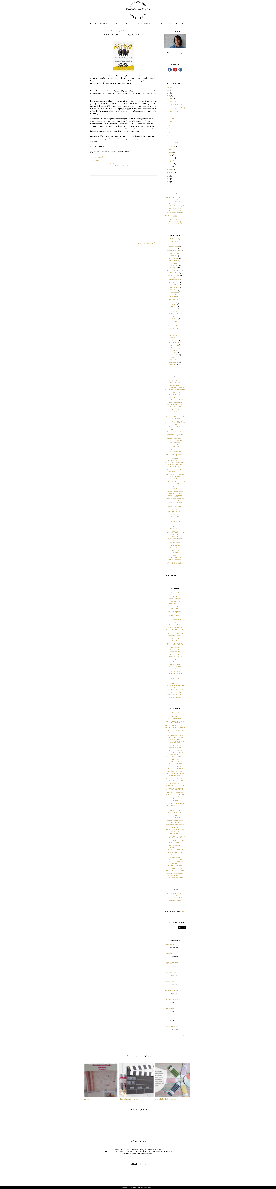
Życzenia (173, 365)
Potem (174, 486)
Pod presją (175, 484)
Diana (175, 412)
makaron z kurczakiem (175, 786)
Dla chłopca (174, 265)
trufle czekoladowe (175, 868)
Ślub (174, 331)
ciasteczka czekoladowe (175, 730)
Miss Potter (175, 647)
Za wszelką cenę (175, 692)
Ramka (174, 323)
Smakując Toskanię (175, 512)
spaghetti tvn (175, 855)
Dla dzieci (174, 268)
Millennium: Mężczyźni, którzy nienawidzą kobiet (175, 644)
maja (170, 161)
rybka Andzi (175, 834)
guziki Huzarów (175, 766)
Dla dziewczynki (173, 270)
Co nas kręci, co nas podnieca (175, 595)
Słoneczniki (175, 521)
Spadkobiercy (175, 514)
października (172, 146)
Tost (175, 526)
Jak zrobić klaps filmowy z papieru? (128, 1099)
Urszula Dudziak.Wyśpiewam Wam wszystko (175, 532)
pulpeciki (175, 827)
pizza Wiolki (175, 818)
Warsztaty (174, 350)
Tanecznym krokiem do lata (175, 894)
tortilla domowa (175, 866)
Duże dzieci (175, 609)
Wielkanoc (174, 352)
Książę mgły (175, 444)
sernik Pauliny (174, 847)
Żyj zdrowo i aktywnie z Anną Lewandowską (174, 563)
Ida (175, 622)
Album (173, 241)
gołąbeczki (175, 761)
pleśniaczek (175, 822)
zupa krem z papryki (175, 878)
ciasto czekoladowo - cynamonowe (175, 742)
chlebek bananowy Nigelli (175, 728)
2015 (168, 90)
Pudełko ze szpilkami (175, 491)
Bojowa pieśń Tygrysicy (175, 387)
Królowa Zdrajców (175, 438)
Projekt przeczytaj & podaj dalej (175, 216)
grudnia (171, 98)
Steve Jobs (175, 516)
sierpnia (171, 152)
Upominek (174, 340)
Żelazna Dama (175, 697)
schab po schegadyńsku (175, 840)
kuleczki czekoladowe (175, 778)
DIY (174, 263)
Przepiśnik (174, 319)
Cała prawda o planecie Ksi (175, 390)
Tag (174, 333)
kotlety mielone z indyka (175, 774)
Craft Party (174, 261)
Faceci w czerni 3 (175, 615)
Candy (173, 256)
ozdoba (174, 311)
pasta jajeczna (175, 810)
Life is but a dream (175, 636)
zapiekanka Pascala (175, 873)
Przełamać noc (175, 488)
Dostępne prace (177, 23)
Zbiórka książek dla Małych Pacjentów (175, 222)
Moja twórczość (169, 944)
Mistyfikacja (175, 467)
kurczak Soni (175, 783)
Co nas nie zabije (175, 397)
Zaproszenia (174, 362)
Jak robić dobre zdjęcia (175, 206)
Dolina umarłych (175, 414)
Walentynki (174, 348)
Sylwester (174, 328)
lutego (170, 170)
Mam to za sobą (175, 452)
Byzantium (175, 593)
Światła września (175, 560)
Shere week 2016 (175, 211)
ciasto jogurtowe (175, 745)
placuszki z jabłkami (175, 820)
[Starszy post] (155, 242)
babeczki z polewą (175, 719)
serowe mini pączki (175, 852)
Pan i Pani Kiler (175, 664)
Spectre (175, 681)
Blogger (182, 911)
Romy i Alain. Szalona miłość (175, 503)
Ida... (168, 139)
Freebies (174, 294)
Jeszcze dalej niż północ (175, 629)
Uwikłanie (175, 537)
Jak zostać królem (175, 627)
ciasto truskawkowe (175, 750)
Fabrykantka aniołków (175, 416)
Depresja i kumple (101, 157)
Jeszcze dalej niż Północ (123, 34)
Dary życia (175, 409)
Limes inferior (175, 447)
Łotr (175, 555)
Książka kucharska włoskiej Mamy (175, 441)
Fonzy (96, 160)
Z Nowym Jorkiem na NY (175, 548)
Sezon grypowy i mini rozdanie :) (176, 108)
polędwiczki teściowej (175, 825)
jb (165, 1017)
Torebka (174, 338)
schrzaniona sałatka (175, 842)
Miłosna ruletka (175, 650)
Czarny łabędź (175, 599)
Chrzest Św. (173, 258)
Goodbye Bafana (175, 620)
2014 (168, 93)
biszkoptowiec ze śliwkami (175, 725)
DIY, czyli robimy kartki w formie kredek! (166, 1099)
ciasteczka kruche (175, 733)
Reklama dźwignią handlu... (174, 111)
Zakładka (173, 360)
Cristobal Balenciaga (175, 399)
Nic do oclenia (175, 654)
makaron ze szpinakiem (175, 794)
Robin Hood (175, 671)
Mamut (175, 641)
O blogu (128, 23)
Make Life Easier (169, 981)
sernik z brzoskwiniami (175, 850)
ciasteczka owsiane (175, 735)
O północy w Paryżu (175, 657)
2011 (168, 179)
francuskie (175, 759)
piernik (175, 815)
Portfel (174, 316)
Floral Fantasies (169, 1008)
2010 (168, 182)
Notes (173, 306)
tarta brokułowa (175, 859)
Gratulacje (173, 297)
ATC (174, 244)
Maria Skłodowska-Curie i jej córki (175, 455)
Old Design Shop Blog (171, 1026)
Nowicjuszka (175, 476)
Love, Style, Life (175, 449)
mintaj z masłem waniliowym (175, 797)
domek (174, 278)
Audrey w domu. (175, 383)
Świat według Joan (175, 557)
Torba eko (174, 335)
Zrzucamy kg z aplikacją (175, 897)
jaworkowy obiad (175, 771)
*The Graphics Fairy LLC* (172, 972)
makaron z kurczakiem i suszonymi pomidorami (175, 788)
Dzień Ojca (174, 290)
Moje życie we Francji (175, 469)
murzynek (175, 801)
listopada (171, 101)
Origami (174, 309)
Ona (175, 659)
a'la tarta (175, 713)
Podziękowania (174, 314)
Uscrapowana (174, 343)
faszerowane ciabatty (175, 757)
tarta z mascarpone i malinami (175, 862)
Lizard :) (169, 122)
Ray (175, 669)
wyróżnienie (174, 355)
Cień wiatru (175, 392)
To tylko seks (175, 683)
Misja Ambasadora (175, 464)
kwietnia (171, 164)
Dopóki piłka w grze (175, 604)
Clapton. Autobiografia (175, 395)
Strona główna (98, 23)
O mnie (115, 23)
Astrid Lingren (175, 380)
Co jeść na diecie (175, 900)
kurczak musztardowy (175, 781)
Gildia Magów (175, 419)
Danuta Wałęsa (175, 407)
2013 (168, 96)
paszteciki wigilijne (175, 813)
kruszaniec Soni (175, 776)
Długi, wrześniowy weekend (175, 611)
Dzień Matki (173, 287)
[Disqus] (123, 206)
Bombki (174, 248)
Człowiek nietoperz (175, 404)
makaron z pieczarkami (175, 792)
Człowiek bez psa (175, 402)
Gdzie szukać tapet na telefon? (175, 198)
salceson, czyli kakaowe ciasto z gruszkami (175, 837)
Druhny (175, 606)
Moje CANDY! (88, 1099)
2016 (168, 87)
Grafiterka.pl (149, 1187)
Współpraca (143, 23)
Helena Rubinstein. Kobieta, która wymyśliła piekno (175, 423)
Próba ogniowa (175, 666)
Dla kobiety (173, 273)
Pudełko (174, 321)
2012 (168, 176)
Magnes (174, 304)
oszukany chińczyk (175, 806)
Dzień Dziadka (174, 285)
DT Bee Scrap (174, 280)
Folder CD (174, 292)
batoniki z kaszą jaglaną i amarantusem (175, 722)
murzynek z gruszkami (175, 803)
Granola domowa (175, 764)
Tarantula (175, 524)
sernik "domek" (175, 845)
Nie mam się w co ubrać (175, 474)
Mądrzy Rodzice (175, 472)
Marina (175, 458)
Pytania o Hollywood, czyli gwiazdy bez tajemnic (175, 495)
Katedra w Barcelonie (175, 432)
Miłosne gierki (175, 652)
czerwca (171, 158)
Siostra (175, 509)
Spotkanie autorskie (175, 213)
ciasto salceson (175, 748)
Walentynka (174, 345)
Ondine (175, 662)
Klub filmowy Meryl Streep (175, 435)
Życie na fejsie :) (171, 118)
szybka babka (175, 857)
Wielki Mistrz (175, 543)
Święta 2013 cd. (171, 125)
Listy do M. (175, 638)
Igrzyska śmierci (175, 427)
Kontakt (159, 23)
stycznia (171, 172)
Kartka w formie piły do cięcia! (175, 104)
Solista (175, 676)
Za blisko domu (175, 550)
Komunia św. (174, 299)
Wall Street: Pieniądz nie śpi (175, 686)
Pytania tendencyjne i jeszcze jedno (175, 499)
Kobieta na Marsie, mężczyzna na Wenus (109, 163)
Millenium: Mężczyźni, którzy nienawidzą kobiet (175, 461)
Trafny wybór (175, 529)
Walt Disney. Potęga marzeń (175, 539)
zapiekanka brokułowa (175, 871)
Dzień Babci (173, 282)
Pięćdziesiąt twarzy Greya (175, 481)
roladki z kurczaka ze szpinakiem (175, 830)
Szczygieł (175, 519)
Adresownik (174, 239)
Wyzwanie (174, 357)
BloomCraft (174, 246)
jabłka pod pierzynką (175, 769)
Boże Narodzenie (174, 251)
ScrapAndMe (168, 953)
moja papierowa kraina (171, 990)
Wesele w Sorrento (175, 690)
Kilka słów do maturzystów (175, 202)
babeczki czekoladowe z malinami (175, 715)
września (171, 149)
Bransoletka (174, 253)
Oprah (175, 479)
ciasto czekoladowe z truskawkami (175, 738)
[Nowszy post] (92, 242)
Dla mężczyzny (174, 275)
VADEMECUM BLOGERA (173, 999)
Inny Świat (175, 429)
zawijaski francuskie (175, 875)
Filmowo (169, 115)
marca (170, 167)
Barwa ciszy (175, 385)
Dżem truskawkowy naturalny (175, 753)
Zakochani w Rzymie (175, 695)
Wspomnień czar (175, 208)
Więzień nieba (175, 545)
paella (175, 808)
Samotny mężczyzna (175, 674)
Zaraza (175, 553)
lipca (170, 155)
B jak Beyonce (175, 219)
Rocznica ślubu (174, 326)
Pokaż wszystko (182, 1035)
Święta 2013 (170, 136)
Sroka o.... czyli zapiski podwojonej (171, 962)
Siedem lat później (175, 507)
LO (174, 302)
